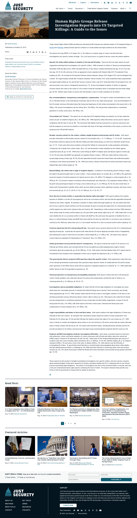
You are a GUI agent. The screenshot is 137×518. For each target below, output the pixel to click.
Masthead (72, 2)
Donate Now (68, 505)
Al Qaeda (8, 62)
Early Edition (11, 477)
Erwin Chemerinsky (52, 463)
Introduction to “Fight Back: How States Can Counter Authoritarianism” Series (51, 459)
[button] (130, 8)
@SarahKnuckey (25, 89)
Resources (79, 8)
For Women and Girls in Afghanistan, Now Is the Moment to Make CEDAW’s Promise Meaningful (84, 411)
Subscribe (115, 479)
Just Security (115, 419)
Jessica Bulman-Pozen (21, 463)
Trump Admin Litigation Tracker (97, 8)
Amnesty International (18, 62)
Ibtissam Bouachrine (20, 414)
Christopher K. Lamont (87, 464)
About (122, 8)
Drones (28, 62)
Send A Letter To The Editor (21, 97)
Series (70, 8)
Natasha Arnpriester (85, 415)
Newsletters (95, 2)
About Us (9, 500)
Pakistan (60, 47)
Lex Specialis (37, 64)
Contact (8, 510)
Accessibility (82, 513)
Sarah (10, 76)
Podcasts (114, 8)
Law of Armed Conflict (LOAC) (23, 64)
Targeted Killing (16, 66)
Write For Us (10, 507)
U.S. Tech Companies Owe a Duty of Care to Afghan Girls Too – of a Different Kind (19, 410)
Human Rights (35, 62)
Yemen (51, 47)
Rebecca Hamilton (116, 465)
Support (83, 2)
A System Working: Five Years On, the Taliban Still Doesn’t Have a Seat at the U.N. (51, 411)
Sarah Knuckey (12, 44)
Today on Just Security (27, 477)
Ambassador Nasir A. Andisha (56, 415)
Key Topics (59, 8)
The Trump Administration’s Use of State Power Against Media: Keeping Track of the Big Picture (116, 460)
